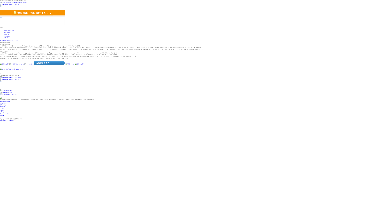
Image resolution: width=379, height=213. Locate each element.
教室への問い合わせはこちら (7, 120)
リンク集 (2, 110)
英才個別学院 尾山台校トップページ (9, 40)
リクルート (2, 108)
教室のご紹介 (7, 34)
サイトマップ (3, 117)
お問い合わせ (7, 37)
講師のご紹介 (7, 36)
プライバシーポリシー (5, 113)
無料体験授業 (7, 32)
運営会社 (2, 115)
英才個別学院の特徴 (9, 30)
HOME (5, 29)
